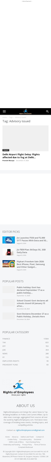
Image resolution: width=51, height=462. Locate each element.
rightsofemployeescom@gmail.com (30, 430)
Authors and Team (27, 437)
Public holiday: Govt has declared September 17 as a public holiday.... (30, 290)
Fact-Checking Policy (33, 442)
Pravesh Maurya (8, 160)
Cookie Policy (12, 439)
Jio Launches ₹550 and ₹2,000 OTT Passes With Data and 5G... (32, 239)
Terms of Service (40, 445)
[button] (4, 111)
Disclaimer (37, 439)
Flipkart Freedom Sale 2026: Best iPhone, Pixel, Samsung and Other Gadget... (31, 264)
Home (4, 117)
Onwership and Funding (11, 445)
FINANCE (5, 150)
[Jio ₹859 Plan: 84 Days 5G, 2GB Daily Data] (8, 252)
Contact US (40, 437)
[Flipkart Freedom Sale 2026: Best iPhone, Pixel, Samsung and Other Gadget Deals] (8, 264)
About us (15, 437)
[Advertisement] (25, 28)
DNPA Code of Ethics (16, 442)
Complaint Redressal (25, 447)
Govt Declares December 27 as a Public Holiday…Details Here (33, 315)
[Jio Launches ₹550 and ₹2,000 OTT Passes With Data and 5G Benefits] (8, 240)
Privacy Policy (27, 445)
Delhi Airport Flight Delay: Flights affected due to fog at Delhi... (21, 156)
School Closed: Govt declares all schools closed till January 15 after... (32, 303)
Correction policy (25, 439)
